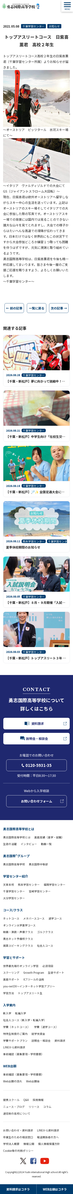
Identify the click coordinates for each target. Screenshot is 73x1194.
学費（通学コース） (46, 1027)
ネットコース (11, 918)
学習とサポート (14, 957)
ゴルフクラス (45, 932)
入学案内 (9, 1005)
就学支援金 (38, 1034)
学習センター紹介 (15, 876)
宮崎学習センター (40, 891)
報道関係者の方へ (48, 1137)
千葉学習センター (33, 26)
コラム (47, 1107)
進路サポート (11, 979)
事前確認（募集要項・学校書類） (23, 1054)
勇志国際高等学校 (14, 864)
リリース (34, 1107)
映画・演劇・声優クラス (18, 932)
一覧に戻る (36, 308)
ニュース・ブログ (14, 1107)
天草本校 (8, 885)
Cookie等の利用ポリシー (18, 1151)
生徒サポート (56, 972)
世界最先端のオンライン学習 (21, 966)
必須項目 (47, 966)
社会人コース (45, 945)
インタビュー (29, 844)
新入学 (7, 1013)
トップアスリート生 (30, 993)
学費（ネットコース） (16, 1027)
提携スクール (11, 1100)
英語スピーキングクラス (18, 945)
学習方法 (8, 993)
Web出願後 (33, 1081)
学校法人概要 (11, 1144)
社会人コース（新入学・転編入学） (25, 1020)
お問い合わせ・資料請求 (18, 1130)
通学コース (55, 918)
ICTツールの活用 (33, 979)
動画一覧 (46, 844)
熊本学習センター (29, 885)
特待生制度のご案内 (15, 1034)
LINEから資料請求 (14, 1047)
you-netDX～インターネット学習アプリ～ (29, 986)
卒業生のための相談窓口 (18, 1137)
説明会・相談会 (41, 1041)
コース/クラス (13, 910)
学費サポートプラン (15, 1041)
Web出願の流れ (12, 1081)
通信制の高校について (16, 1113)
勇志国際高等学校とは (18, 828)
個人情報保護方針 (49, 1144)
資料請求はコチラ (18, 1189)
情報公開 (28, 1144)
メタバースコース (34, 918)
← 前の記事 (14, 308)
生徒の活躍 (10, 844)
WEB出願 (9, 1066)
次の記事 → (59, 308)
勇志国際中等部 (38, 864)
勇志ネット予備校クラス (18, 939)
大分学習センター (14, 898)
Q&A (26, 1100)
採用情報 (38, 1100)
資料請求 (60, 1041)
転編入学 (20, 1013)
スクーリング (11, 972)
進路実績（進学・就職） (49, 837)
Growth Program (33, 972)
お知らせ (54, 26)
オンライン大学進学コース (19, 925)
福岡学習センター (54, 885)
